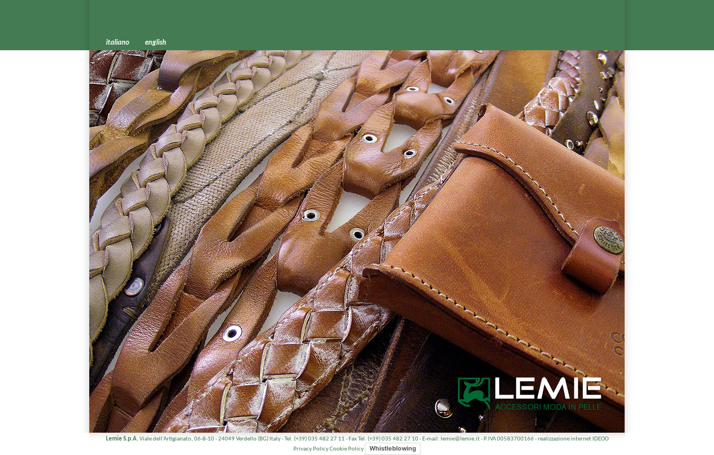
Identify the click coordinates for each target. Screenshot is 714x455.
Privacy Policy (311, 449)
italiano (117, 42)
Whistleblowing (392, 448)
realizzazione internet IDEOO (573, 439)
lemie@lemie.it (460, 439)
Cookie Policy (347, 449)
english (155, 42)
